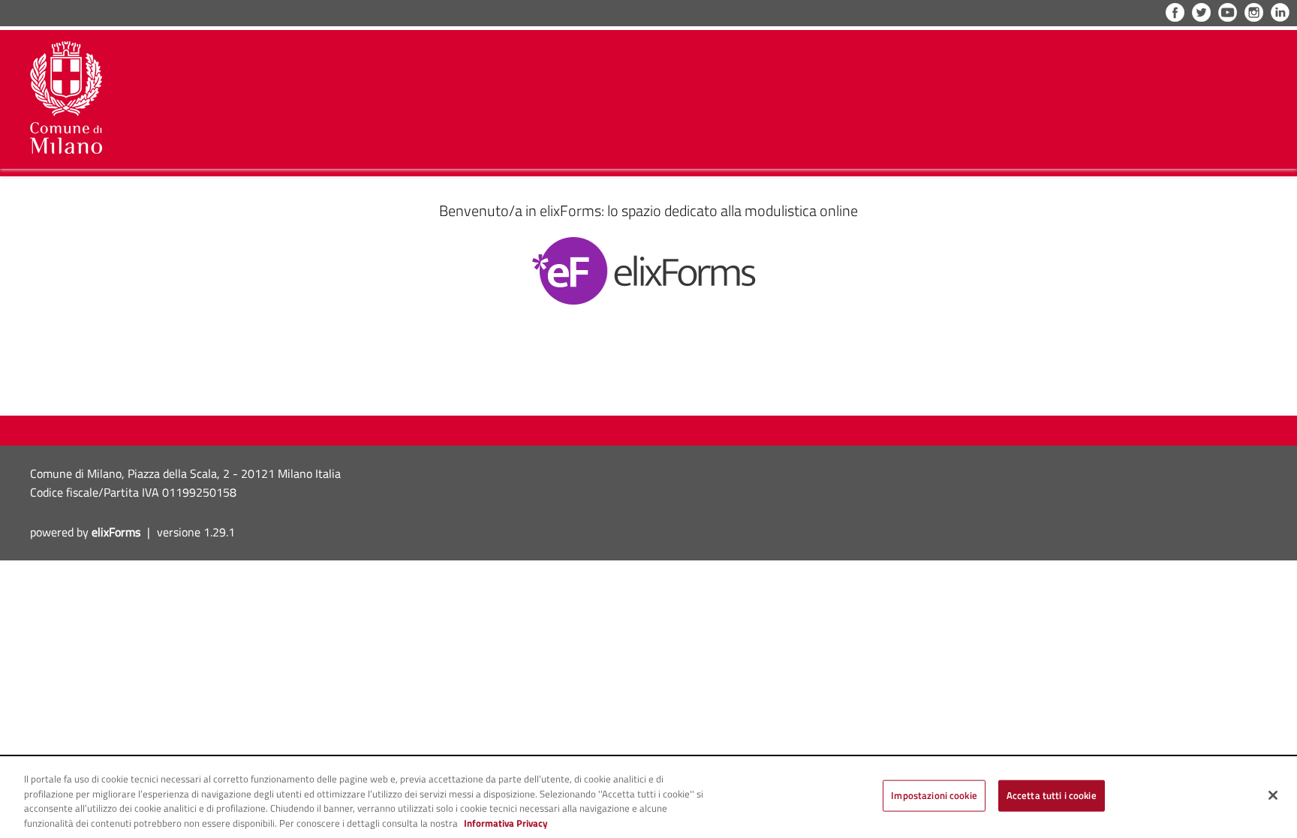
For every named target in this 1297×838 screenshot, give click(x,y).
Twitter (1201, 12)
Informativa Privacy (506, 822)
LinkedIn (1280, 12)
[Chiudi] (1272, 795)
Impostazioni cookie (934, 795)
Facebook (1175, 12)
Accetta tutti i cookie (1052, 795)
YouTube (1227, 12)
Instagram (1253, 12)
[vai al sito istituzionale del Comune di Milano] (65, 97)
